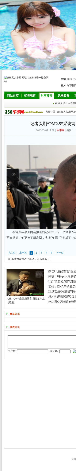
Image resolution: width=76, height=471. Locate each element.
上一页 (23, 252)
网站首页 (13, 95)
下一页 (60, 252)
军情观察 (30, 95)
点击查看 (42, 259)
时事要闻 (47, 95)
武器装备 (63, 95)
